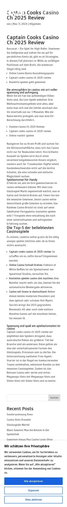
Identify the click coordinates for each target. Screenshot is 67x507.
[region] (33, 473)
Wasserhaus (52, 10)
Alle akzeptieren (33, 481)
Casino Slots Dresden (19, 419)
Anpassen (33, 490)
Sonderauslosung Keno (20, 414)
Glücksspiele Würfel (18, 424)
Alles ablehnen (33, 499)
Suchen (54, 397)
